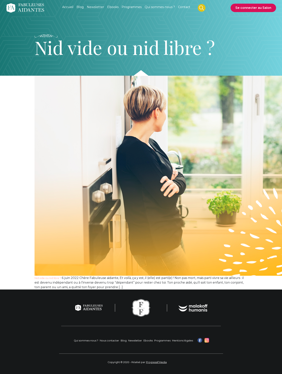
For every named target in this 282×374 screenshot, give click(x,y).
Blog (124, 340)
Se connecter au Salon (253, 8)
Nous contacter (109, 340)
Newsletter (135, 340)
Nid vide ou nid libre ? (48, 278)
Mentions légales (182, 340)
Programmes (162, 340)
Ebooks (148, 340)
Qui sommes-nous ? (86, 340)
